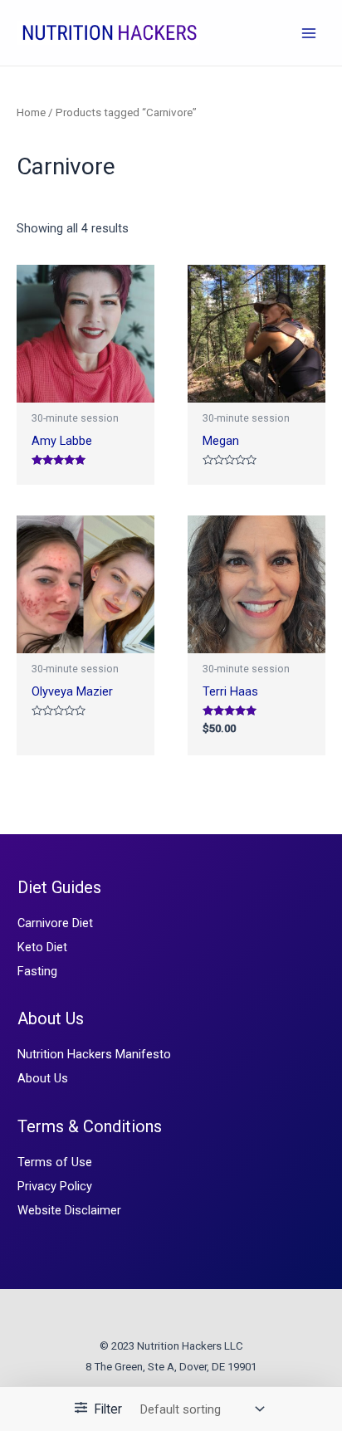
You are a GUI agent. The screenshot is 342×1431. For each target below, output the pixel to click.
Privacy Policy (54, 1186)
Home (31, 112)
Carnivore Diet (55, 923)
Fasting (37, 971)
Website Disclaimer (69, 1210)
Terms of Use (54, 1162)
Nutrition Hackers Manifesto (94, 1054)
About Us (42, 1078)
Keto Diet (42, 947)
